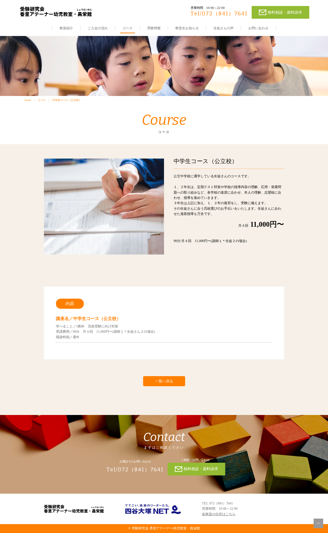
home (28, 100)
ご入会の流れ (98, 28)
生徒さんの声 (223, 28)
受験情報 (154, 28)
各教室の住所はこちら (219, 514)
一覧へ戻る (164, 381)
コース (127, 28)
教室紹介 (66, 28)
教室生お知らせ (187, 28)
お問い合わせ (258, 28)
